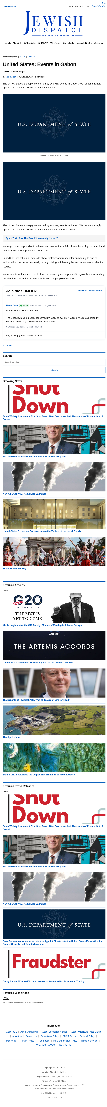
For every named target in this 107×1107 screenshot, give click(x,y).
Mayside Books (84, 43)
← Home (7, 345)
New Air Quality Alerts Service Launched (24, 494)
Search (54, 370)
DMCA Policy (69, 1036)
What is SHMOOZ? (46, 1045)
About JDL (11, 1032)
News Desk (11, 77)
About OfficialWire (29, 1032)
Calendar (98, 43)
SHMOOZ (43, 43)
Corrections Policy (50, 1036)
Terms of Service (89, 1041)
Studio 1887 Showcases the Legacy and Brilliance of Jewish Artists (39, 774)
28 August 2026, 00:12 (79, 6)
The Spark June (11, 737)
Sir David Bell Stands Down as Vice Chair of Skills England (34, 456)
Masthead (11, 1041)
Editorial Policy (87, 1036)
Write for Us (65, 1045)
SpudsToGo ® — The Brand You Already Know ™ (32, 238)
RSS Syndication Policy (65, 1041)
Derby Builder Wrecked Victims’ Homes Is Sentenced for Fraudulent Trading (43, 981)
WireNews (55, 43)
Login (20, 6)
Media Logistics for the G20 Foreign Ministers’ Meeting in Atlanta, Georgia (42, 625)
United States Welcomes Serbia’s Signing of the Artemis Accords (38, 662)
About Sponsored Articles (55, 1032)
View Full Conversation (90, 290)
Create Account (9, 6)
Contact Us (31, 1036)
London (31, 57)
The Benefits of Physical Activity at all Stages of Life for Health (36, 700)
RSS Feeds (44, 1041)
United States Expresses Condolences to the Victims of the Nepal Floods (42, 531)
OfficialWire (30, 43)
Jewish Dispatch (13, 43)
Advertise (17, 1036)
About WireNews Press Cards (86, 1032)
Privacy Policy (27, 1041)
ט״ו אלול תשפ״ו (98, 6)
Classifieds (68, 43)
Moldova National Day (14, 568)
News (22, 57)
